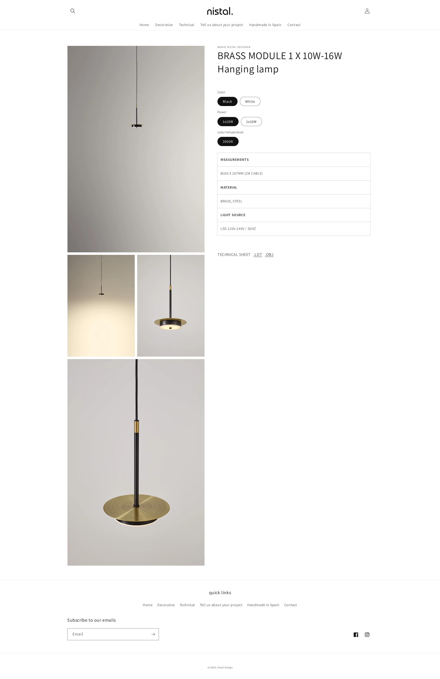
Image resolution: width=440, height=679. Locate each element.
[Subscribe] (153, 634)
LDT (258, 254)
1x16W (251, 121)
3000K (228, 141)
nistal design (224, 667)
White (250, 101)
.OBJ (269, 254)
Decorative (166, 605)
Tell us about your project (221, 605)
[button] (72, 11)
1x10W (228, 121)
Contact (290, 605)
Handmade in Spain (263, 605)
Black (227, 101)
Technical (187, 605)
